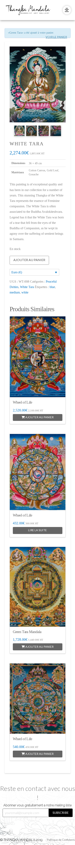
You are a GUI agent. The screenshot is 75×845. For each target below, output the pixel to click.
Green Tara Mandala (27, 632)
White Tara (27, 287)
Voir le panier (56, 37)
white (24, 292)
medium (15, 292)
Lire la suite (37, 530)
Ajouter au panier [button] (39, 417)
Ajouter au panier (29, 260)
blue (52, 287)
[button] (67, 10)
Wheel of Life (22, 402)
